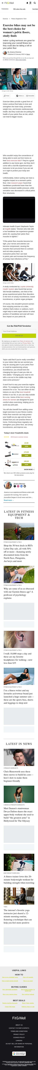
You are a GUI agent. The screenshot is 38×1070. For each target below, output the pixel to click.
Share (7, 96)
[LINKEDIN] (22, 486)
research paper (17, 183)
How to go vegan (28, 981)
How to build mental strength (10, 981)
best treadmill (25, 392)
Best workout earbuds (28, 994)
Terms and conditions (19, 1031)
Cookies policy (19, 1037)
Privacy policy (19, 1034)
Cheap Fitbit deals (10, 1006)
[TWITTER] (15, 486)
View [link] (26, 446)
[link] (8, 445)
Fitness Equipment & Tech (18, 18)
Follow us (21, 96)
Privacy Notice (27, 343)
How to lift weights (28, 977)
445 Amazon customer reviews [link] (19, 437)
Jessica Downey (15, 52)
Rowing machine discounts (10, 1003)
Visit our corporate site (25, 1062)
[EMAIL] (25, 486)
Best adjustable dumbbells (10, 989)
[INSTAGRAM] (18, 486)
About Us (19, 1025)
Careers (19, 1040)
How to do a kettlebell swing (10, 977)
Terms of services (25, 341)
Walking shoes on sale (28, 1006)
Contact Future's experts (19, 1028)
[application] (19, 208)
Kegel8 (7, 229)
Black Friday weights (28, 1003)
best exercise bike (14, 161)
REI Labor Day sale (19, 9)
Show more (28, 469)
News (28, 54)
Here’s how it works (21, 59)
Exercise (5, 18)
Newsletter (31, 96)
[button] (19, 444)
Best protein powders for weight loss (28, 990)
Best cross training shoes (10, 994)
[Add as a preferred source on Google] (19, 1053)
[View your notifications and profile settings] (27, 3)
